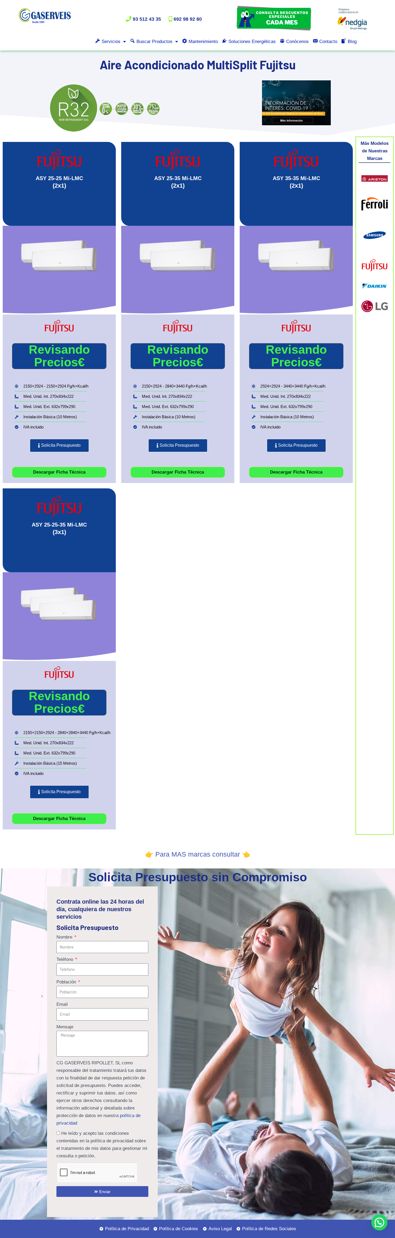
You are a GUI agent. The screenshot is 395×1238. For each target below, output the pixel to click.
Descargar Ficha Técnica (59, 472)
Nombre (65, 937)
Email (62, 1004)
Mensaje (64, 1026)
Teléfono (65, 959)
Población (66, 982)
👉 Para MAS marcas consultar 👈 (197, 854)
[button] (379, 1222)
